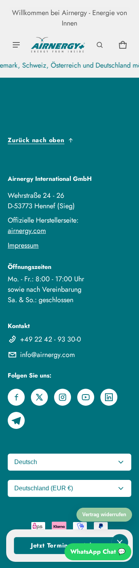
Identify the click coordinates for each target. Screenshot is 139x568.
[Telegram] (16, 420)
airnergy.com (27, 231)
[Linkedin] (108, 397)
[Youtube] (85, 397)
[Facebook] (16, 397)
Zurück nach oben (36, 140)
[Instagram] (62, 397)
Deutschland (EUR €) (43, 488)
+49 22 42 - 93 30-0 (50, 339)
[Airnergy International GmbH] (58, 45)
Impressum (23, 245)
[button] (99, 44)
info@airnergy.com (47, 354)
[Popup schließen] (119, 542)
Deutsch (25, 462)
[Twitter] (39, 397)
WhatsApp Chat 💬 (97, 551)
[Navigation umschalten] (16, 44)
